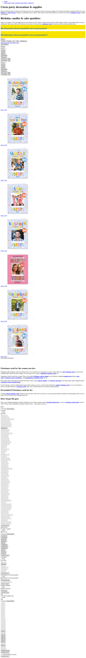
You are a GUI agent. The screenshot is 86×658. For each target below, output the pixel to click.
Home (5, 1)
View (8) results (5, 525)
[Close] (1, 414)
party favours (12, 12)
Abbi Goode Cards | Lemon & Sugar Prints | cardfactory (19, 3)
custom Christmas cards (12, 393)
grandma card (67, 376)
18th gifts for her (5, 43)
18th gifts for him (14, 43)
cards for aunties (42, 380)
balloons (3, 12)
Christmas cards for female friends (10, 382)
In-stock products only (9, 654)
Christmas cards (21, 386)
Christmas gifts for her (52, 402)
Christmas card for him (72, 402)
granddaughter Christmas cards (34, 378)
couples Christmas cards (62, 385)
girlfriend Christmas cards (48, 373)
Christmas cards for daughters (13, 378)
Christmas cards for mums (40, 376)
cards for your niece (55, 380)
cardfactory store (75, 12)
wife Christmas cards (69, 372)
